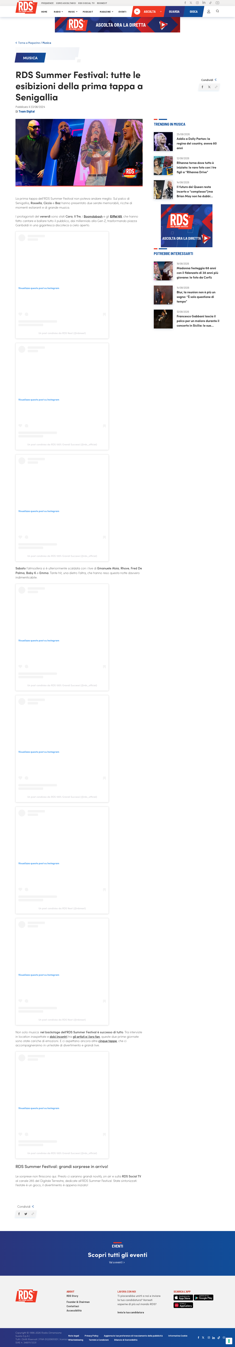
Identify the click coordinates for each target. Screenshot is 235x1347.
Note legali (73, 1335)
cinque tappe (107, 1041)
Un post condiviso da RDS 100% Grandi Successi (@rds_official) (62, 444)
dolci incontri (58, 1036)
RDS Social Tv (86, 3)
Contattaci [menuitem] (73, 1306)
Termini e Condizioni (99, 1339)
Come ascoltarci (66, 3)
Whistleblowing (75, 1339)
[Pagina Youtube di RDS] (217, 3)
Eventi (122, 11)
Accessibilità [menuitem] (74, 1310)
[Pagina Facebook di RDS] (185, 3)
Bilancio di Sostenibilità (125, 1339)
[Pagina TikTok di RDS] (210, 3)
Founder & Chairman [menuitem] (78, 1301)
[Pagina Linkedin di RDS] (204, 3)
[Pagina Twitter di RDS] (190, 3)
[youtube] (224, 1337)
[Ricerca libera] (217, 11)
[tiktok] (218, 1337)
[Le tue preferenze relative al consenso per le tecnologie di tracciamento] (229, 1341)
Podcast (88, 11)
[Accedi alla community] (209, 11)
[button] (202, 87)
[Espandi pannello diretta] (161, 11)
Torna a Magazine (29, 42)
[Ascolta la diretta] (137, 11)
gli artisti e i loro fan (86, 1036)
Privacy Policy (91, 1335)
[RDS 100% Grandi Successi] (26, 8)
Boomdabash (93, 216)
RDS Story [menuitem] (72, 1295)
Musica (46, 42)
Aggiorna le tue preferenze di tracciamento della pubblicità (133, 1335)
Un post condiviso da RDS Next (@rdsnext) (62, 333)
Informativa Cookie (177, 1335)
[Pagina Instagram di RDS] (197, 3)
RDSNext (102, 3)
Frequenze (47, 3)
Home (44, 11)
